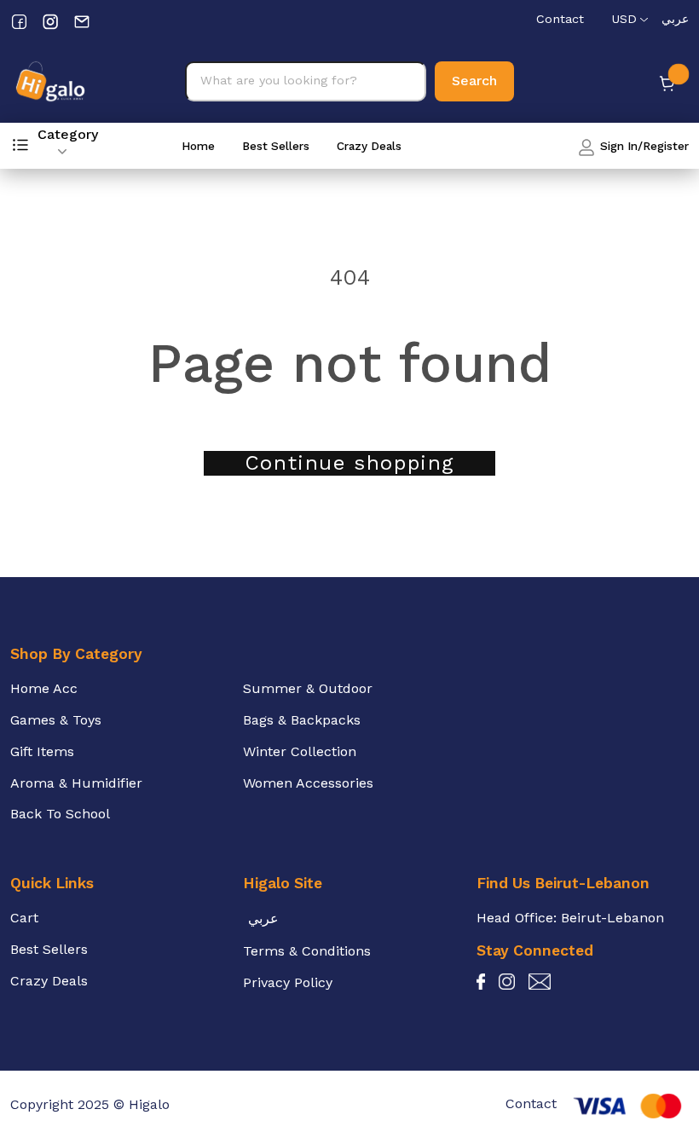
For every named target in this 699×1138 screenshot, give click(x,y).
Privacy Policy (287, 982)
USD (624, 19)
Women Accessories (308, 783)
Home (198, 146)
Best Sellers (275, 146)
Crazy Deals (369, 146)
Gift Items (42, 751)
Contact (560, 19)
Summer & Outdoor (308, 688)
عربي (675, 19)
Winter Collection (299, 751)
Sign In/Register (643, 146)
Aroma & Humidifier (76, 783)
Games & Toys (55, 720)
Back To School (60, 814)
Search (474, 80)
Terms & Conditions (307, 951)
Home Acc (44, 688)
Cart (24, 918)
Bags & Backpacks (302, 720)
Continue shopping (349, 463)
